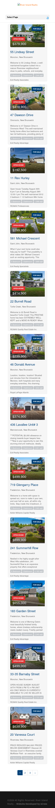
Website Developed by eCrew (31, 803)
